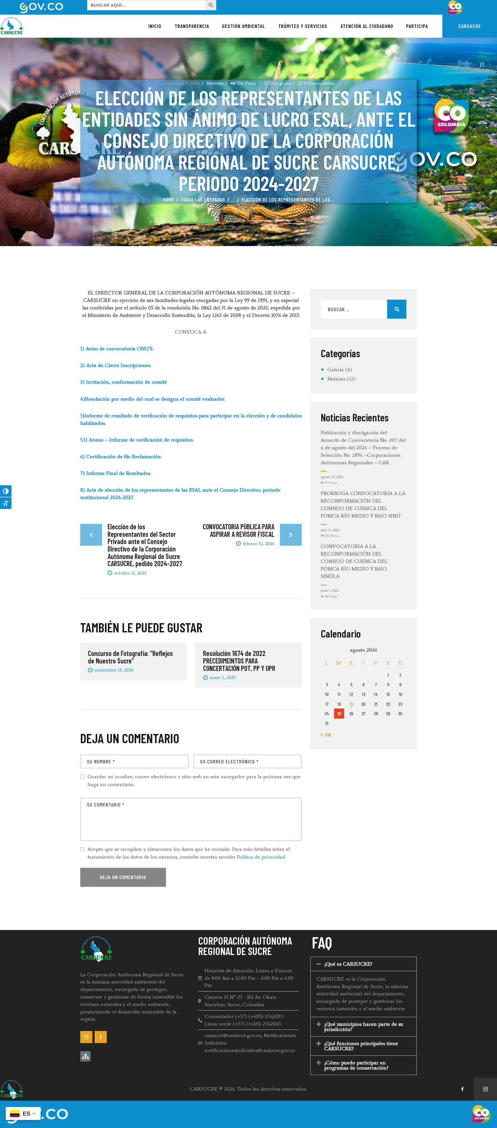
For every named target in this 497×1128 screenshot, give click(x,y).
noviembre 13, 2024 (113, 670)
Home (168, 199)
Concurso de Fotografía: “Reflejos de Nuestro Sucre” (130, 657)
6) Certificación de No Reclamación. (121, 456)
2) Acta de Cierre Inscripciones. (115, 365)
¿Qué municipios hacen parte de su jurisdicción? (363, 1026)
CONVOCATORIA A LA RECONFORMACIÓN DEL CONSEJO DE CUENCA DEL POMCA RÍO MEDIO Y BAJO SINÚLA (354, 561)
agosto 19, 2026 (332, 477)
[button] (363, 964)
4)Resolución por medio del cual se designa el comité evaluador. (152, 399)
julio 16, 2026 (330, 530)
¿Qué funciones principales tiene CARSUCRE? (361, 1046)
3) (83, 382)
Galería (335, 369)
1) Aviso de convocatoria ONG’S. (117, 348)
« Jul (326, 734)
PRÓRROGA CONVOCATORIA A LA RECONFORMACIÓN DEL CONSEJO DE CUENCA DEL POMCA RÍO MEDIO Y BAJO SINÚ (363, 504)
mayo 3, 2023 (222, 677)
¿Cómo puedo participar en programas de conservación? (356, 1065)
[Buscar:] (363, 309)
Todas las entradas (202, 199)
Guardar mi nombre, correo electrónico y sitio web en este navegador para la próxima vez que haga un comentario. (194, 780)
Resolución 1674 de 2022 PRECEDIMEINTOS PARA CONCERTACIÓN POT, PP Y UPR (239, 661)
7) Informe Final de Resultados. (115, 473)
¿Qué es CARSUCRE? (348, 964)
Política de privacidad (261, 857)
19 (351, 704)
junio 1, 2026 (330, 591)
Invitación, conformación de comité (127, 382)
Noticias (215, 83)
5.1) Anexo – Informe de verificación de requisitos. (137, 440)
